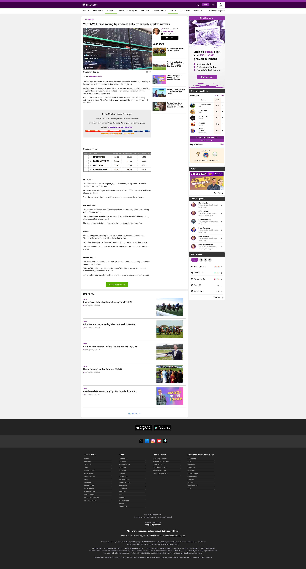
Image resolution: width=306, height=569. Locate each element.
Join (205, 5)
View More (217, 193)
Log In (213, 5)
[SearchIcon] (197, 4)
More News (133, 413)
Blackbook (198, 10)
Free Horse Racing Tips (128, 10)
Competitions (185, 10)
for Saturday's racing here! (120, 127)
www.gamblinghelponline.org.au (141, 544)
